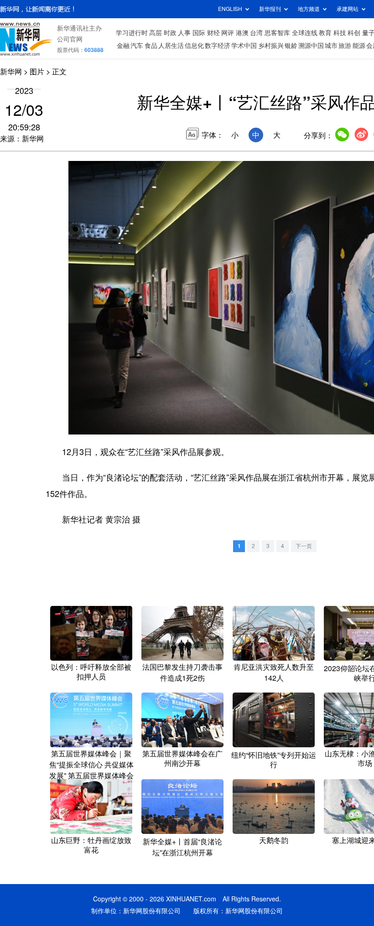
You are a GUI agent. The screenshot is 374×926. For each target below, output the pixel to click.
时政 (170, 33)
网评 (227, 33)
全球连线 (304, 33)
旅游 (344, 45)
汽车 (136, 45)
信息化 (194, 45)
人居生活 (171, 45)
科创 (354, 33)
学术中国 (244, 45)
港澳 (242, 33)
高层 (155, 33)
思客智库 (277, 33)
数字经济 (217, 45)
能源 (359, 45)
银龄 (291, 45)
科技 (339, 33)
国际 (198, 33)
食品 (151, 45)
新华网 (11, 71)
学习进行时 (132, 33)
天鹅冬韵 (273, 840)
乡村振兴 (271, 45)
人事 (184, 33)
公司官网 (70, 39)
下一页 (304, 546)
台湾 (256, 33)
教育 (325, 33)
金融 (123, 45)
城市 (331, 45)
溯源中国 (311, 45)
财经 (213, 33)
